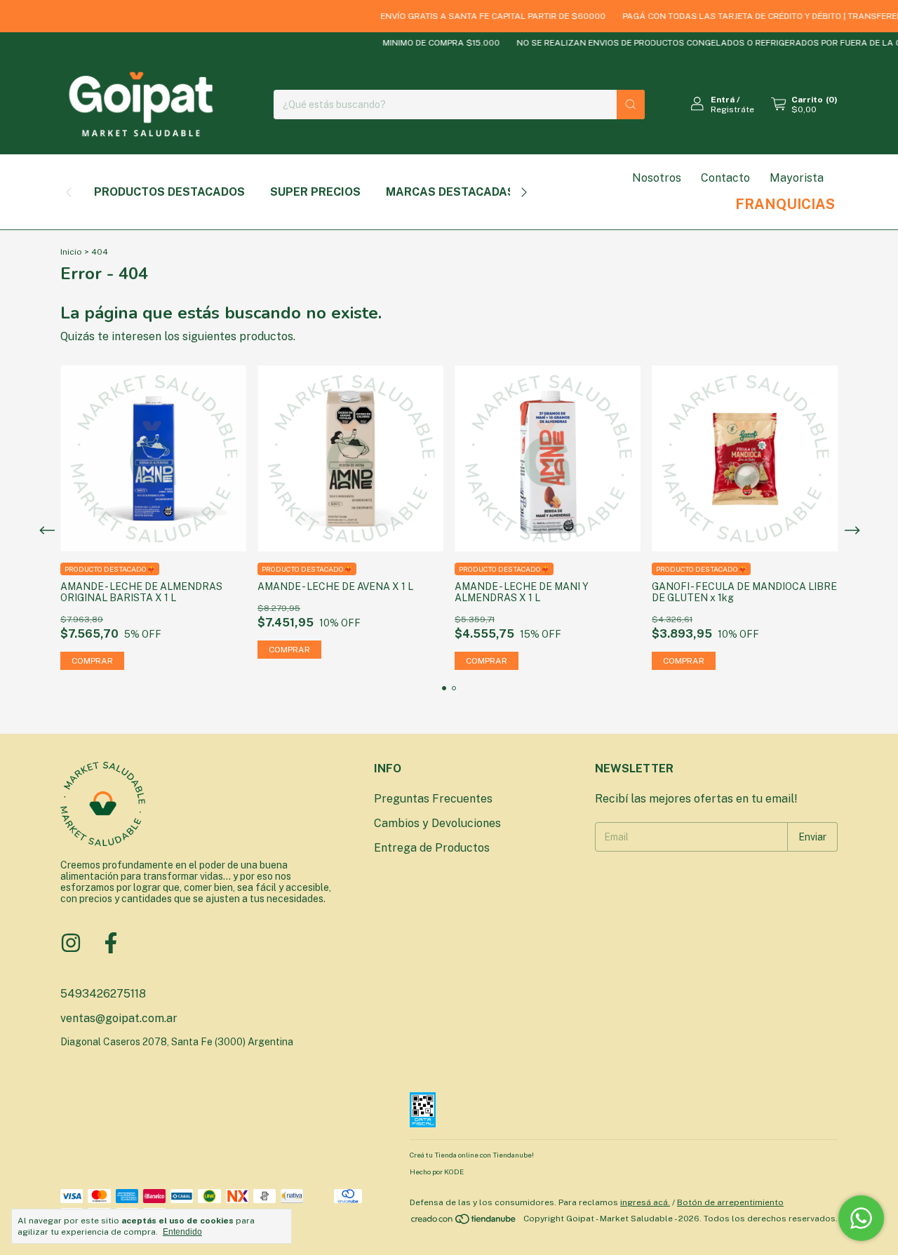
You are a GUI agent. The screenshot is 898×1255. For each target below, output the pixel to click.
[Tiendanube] (464, 1222)
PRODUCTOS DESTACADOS (169, 192)
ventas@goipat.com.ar (118, 1018)
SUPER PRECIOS (315, 192)
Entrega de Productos (432, 847)
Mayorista (797, 177)
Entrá (723, 100)
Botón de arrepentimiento (730, 1202)
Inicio (71, 252)
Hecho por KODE (437, 1171)
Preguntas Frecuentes (433, 798)
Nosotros (656, 177)
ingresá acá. (645, 1202)
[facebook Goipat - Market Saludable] (110, 942)
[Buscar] (631, 104)
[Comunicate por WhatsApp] (861, 1218)
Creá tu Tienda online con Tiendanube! (472, 1154)
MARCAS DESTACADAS (450, 192)
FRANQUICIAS (785, 204)
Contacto (725, 177)
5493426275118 (103, 993)
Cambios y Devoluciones (437, 823)
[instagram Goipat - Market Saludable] (70, 942)
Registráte (732, 109)
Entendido (182, 1232)
